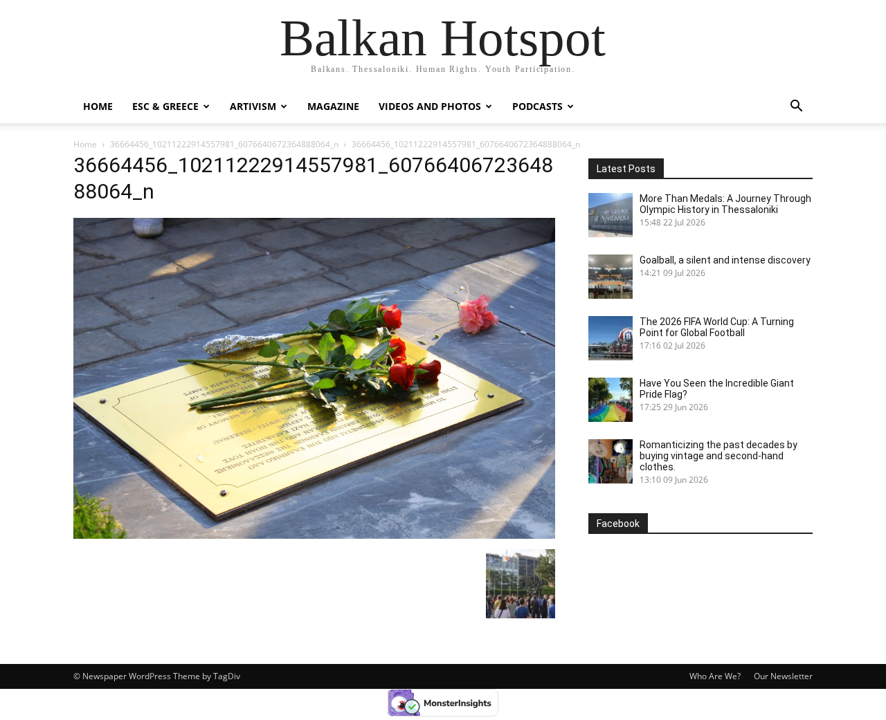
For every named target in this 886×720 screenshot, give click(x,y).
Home (98, 106)
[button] (796, 107)
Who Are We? (715, 676)
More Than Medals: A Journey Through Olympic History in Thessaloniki (725, 204)
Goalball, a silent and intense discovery (725, 260)
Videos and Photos (430, 106)
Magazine (333, 106)
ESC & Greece (165, 106)
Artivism (253, 106)
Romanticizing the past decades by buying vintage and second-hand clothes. (718, 455)
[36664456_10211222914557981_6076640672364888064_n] (314, 535)
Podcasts (537, 106)
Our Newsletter (783, 676)
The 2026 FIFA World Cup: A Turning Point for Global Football (717, 327)
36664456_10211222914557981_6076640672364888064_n (224, 144)
